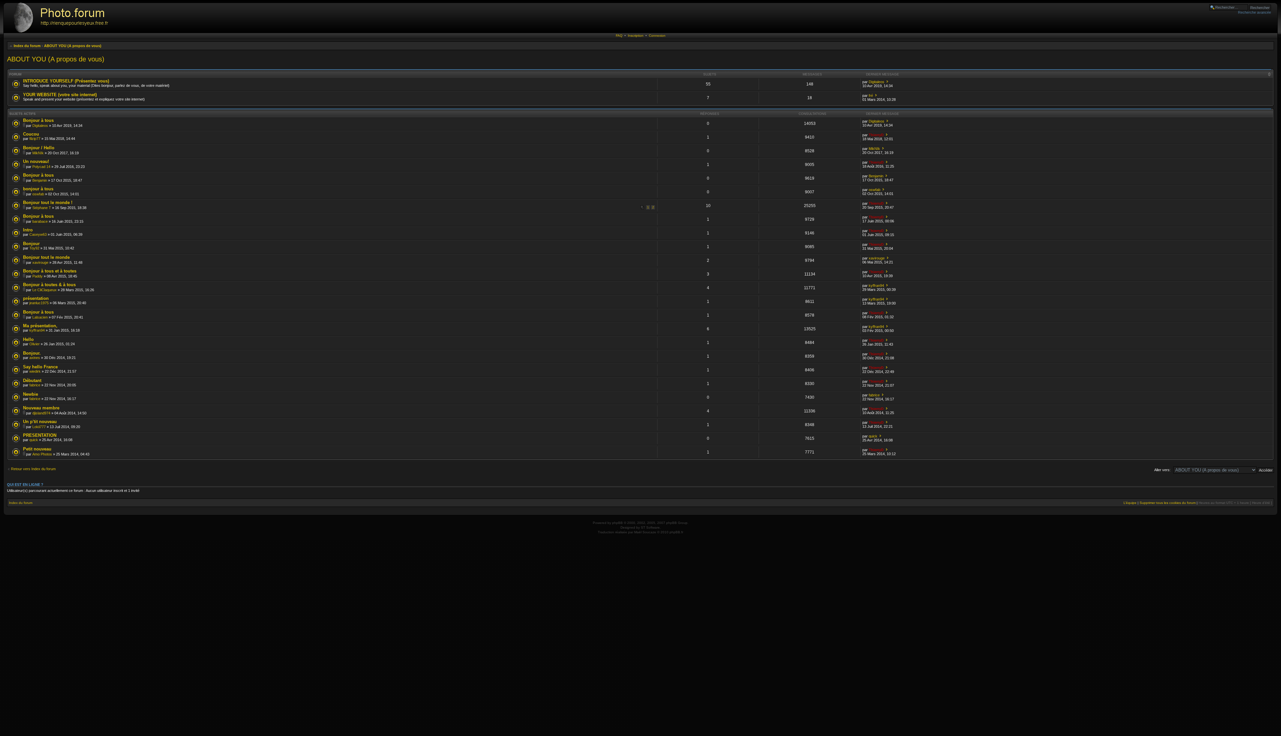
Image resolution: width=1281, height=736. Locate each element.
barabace (40, 221)
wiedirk (35, 371)
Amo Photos (42, 454)
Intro (28, 229)
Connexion (657, 35)
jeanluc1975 (39, 303)
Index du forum (27, 46)
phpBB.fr (676, 532)
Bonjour (31, 243)
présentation (36, 298)
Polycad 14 (41, 167)
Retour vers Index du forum (33, 469)
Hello (28, 339)
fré (871, 96)
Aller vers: (1162, 470)
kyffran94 (876, 286)
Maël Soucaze (645, 532)
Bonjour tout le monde (46, 257)
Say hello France (40, 366)
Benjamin (39, 180)
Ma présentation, (40, 325)
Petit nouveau (37, 448)
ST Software (650, 527)
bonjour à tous (38, 188)
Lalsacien (40, 317)
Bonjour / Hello (38, 147)
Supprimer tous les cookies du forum (1168, 503)
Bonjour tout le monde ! (47, 202)
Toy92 (34, 248)
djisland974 (41, 413)
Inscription (636, 35)
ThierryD (876, 135)
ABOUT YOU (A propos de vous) (72, 46)
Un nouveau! (36, 161)
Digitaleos (876, 82)
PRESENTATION (39, 435)
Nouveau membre (41, 407)
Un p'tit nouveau (40, 421)
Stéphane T (41, 208)
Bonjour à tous (38, 120)
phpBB (617, 523)
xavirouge (40, 262)
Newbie (30, 394)
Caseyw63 (38, 234)
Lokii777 (39, 427)
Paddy (37, 276)
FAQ (619, 35)
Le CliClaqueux (44, 290)
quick (33, 440)
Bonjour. (32, 353)
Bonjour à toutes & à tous (49, 284)
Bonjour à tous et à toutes (49, 270)
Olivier (34, 344)
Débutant (32, 380)
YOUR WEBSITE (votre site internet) (60, 94)
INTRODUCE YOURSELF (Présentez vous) (66, 80)
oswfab (38, 194)
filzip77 (34, 139)
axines (34, 358)
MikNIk (38, 153)
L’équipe (1130, 503)
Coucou (31, 134)
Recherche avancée (1254, 12)
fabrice (34, 385)
